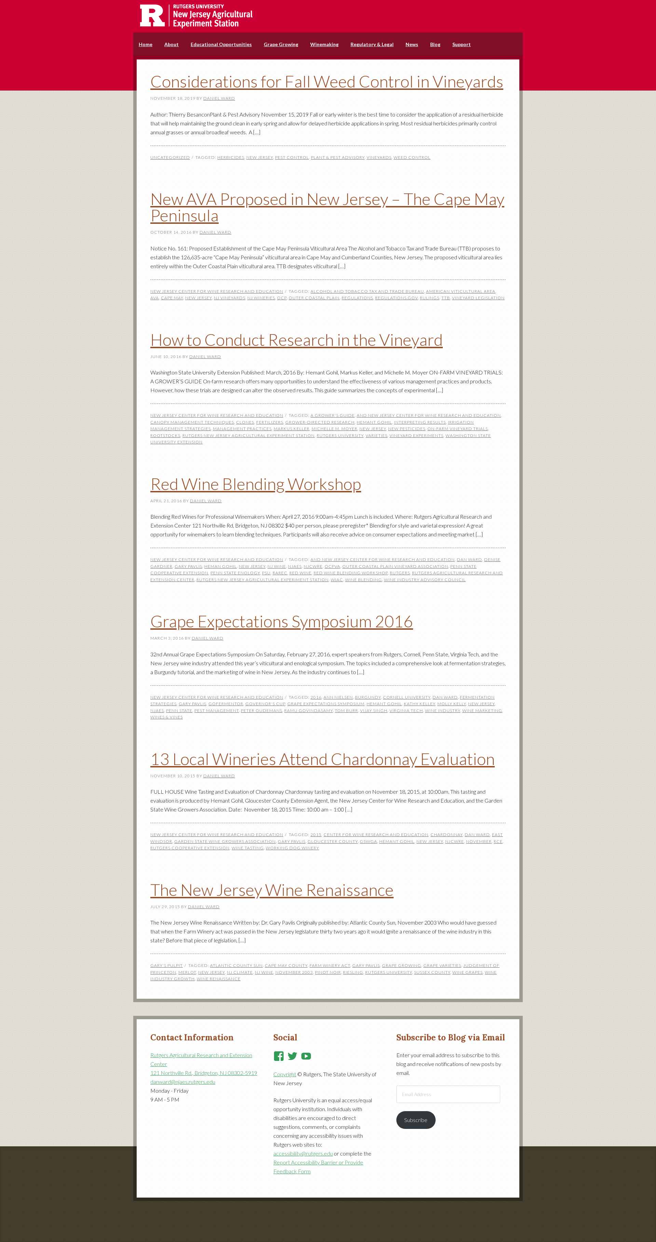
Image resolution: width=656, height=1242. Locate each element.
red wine (300, 572)
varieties (376, 435)
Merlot (187, 972)
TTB (445, 297)
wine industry (442, 710)
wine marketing (482, 710)
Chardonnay (446, 834)
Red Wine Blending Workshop (255, 483)
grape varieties (442, 965)
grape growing (401, 965)
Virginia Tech (406, 710)
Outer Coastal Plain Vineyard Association (395, 566)
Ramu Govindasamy (308, 710)
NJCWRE (313, 566)
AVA (154, 297)
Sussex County (432, 972)
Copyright (284, 1074)
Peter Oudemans (261, 710)
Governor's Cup (265, 703)
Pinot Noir (328, 972)
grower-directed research (320, 422)
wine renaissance (219, 978)
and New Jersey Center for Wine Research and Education (429, 415)
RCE (498, 841)
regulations (357, 297)
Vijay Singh (373, 710)
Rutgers (400, 572)
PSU (266, 572)
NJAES (295, 566)
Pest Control (292, 157)
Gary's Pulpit (166, 965)
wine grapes (467, 972)
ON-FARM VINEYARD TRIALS (457, 428)
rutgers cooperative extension (190, 847)
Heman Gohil (220, 566)
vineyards (379, 157)
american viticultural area (460, 291)
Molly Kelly (451, 703)
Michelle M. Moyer (334, 428)
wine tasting (248, 847)
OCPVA (332, 566)
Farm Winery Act (330, 965)
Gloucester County (333, 841)
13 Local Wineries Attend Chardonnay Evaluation (322, 758)
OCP (282, 297)
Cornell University (406, 697)
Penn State (179, 710)
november (479, 841)
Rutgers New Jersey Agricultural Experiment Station (248, 435)
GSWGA (368, 841)
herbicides (230, 157)
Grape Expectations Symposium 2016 (281, 621)
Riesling (353, 972)
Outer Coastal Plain (314, 297)
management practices (242, 428)
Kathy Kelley (419, 703)
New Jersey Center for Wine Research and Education (216, 291)
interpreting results (420, 422)
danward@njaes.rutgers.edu (182, 1081)
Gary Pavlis (188, 566)
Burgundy (368, 697)
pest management (216, 710)
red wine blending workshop (351, 572)
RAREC (280, 572)
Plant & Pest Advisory (338, 157)
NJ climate (240, 972)
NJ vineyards (229, 297)
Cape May (172, 297)
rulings (429, 297)
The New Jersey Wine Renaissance (272, 889)
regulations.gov (396, 297)
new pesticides (406, 428)
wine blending (363, 579)
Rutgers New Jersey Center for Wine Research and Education (328, 16)
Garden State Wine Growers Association (225, 841)
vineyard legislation (478, 297)
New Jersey (259, 157)
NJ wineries (261, 297)
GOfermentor (225, 703)
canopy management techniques (192, 422)
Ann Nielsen (338, 697)
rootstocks (165, 435)
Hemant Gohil (374, 422)
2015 (316, 834)
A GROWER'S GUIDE (333, 415)
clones (245, 422)
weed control (412, 157)
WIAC (337, 579)
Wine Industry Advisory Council (425, 579)
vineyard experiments (416, 435)
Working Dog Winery (292, 847)
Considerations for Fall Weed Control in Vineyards (326, 81)
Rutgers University (340, 435)
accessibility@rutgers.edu (303, 1153)
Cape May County (286, 965)
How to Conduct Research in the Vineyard (296, 339)
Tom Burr (346, 710)
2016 (316, 697)
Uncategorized (170, 157)
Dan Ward (469, 559)
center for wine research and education (376, 834)
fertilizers (269, 422)
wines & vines (166, 717)
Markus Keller (292, 428)
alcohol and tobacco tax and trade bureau (367, 291)
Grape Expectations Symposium (326, 703)
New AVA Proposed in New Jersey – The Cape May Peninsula (327, 207)
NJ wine (277, 566)
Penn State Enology (235, 572)
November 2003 (294, 972)
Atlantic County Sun (236, 965)
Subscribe (415, 1120)
